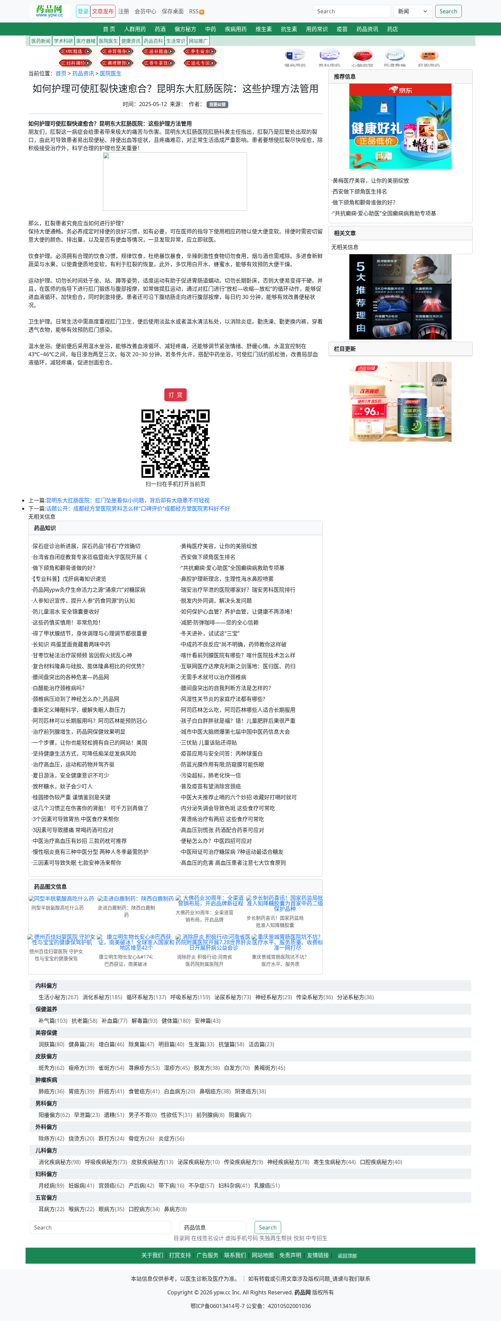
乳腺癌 (262, 1185)
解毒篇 (140, 1020)
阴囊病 (237, 1115)
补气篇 (47, 1020)
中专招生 (317, 1238)
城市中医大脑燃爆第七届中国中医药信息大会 (235, 731)
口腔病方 (139, 1209)
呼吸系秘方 (184, 997)
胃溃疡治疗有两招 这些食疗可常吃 (222, 819)
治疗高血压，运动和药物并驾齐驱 (74, 764)
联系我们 (235, 1255)
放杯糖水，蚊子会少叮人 (63, 786)
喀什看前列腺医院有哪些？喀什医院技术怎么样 (238, 655)
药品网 (302, 1292)
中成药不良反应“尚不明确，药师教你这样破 (234, 644)
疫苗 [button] (342, 29)
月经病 (47, 1185)
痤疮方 (77, 1068)
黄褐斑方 (265, 1068)
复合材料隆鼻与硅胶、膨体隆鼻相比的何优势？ (90, 666)
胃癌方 (77, 1091)
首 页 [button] (109, 29)
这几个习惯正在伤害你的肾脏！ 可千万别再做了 (91, 808)
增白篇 (106, 1044)
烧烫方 (77, 1138)
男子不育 (139, 1115)
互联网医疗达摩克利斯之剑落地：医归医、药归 (238, 666)
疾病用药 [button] (236, 29)
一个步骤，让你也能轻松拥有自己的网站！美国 (90, 742)
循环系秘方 (140, 997)
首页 (61, 73)
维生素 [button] (264, 29)
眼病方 (106, 1209)
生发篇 (196, 1044)
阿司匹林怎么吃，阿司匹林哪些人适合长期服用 (238, 710)
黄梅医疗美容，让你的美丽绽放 (219, 546)
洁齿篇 (256, 1044)
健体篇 (170, 1020)
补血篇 (110, 1020)
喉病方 (77, 1209)
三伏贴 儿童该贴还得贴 (209, 742)
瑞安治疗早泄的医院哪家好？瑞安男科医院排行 (238, 589)
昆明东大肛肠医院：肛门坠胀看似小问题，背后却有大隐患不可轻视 (128, 500)
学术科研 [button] (63, 41)
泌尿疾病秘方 (194, 1162)
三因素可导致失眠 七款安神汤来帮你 (77, 862)
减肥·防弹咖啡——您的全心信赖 (220, 622)
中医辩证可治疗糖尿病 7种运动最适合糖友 (232, 852)
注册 (123, 11)
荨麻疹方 (139, 1068)
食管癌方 (139, 1091)
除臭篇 (136, 1044)
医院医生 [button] (108, 41)
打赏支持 (180, 1255)
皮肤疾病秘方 (147, 1162)
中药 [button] (210, 29)
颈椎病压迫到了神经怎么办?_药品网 (76, 699)
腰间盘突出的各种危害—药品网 (71, 677)
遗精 (109, 1115)
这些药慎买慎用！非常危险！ (68, 622)
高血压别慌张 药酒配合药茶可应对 (222, 830)
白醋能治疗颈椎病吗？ (60, 688)
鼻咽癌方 (210, 1091)
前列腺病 (207, 1115)
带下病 (166, 1185)
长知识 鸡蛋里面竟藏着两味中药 (71, 644)
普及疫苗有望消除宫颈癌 (211, 786)
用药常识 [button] (317, 29)
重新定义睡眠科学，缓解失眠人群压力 (79, 710)
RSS (194, 11)
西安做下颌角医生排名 (208, 557)
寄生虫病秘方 (330, 1162)
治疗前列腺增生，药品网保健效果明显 (79, 731)
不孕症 (196, 1185)
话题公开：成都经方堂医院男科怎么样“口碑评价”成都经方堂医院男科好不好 (138, 508)
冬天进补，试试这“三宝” (210, 633)
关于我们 (152, 1255)
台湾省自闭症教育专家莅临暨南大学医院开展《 (90, 557)
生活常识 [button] (175, 41)
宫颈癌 (106, 1185)
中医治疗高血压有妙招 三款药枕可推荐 (80, 841)
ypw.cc (222, 1292)
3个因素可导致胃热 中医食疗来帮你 (76, 819)
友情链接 (318, 1255)
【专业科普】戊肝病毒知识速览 (69, 579)
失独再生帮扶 (275, 1238)
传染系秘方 (309, 997)
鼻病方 (172, 1209)
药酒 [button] (160, 29)
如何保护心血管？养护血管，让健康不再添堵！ (238, 611)
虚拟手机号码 (241, 1238)
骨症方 (136, 1138)
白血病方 (175, 1091)
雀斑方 (106, 1068)
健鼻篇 (77, 1044)
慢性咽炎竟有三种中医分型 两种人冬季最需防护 (91, 852)
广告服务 (207, 1255)
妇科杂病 (229, 1185)
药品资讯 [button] (367, 29)
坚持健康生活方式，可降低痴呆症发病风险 (84, 753)
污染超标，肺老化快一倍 (211, 775)
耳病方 (47, 1209)
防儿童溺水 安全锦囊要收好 (66, 611)
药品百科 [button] (153, 41)
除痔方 (47, 1138)
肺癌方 (47, 1091)
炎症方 (166, 1138)
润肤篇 (47, 1044)
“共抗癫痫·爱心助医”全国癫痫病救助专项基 (233, 568)
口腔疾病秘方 (376, 1162)
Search (448, 11)
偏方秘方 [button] (185, 29)
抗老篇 (80, 1020)
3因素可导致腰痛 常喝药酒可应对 (73, 830)
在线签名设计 (207, 1238)
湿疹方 (172, 1068)
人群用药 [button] (135, 29)
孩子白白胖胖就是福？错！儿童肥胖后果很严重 (238, 720)
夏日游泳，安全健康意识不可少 (71, 775)
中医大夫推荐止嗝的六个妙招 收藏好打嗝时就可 (239, 797)
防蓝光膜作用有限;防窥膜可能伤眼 (222, 764)
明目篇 (166, 1044)
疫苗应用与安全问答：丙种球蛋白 (222, 753)
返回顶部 (347, 1255)
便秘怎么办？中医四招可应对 (216, 841)
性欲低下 (172, 1115)
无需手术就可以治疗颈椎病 (213, 677)
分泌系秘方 (350, 997)
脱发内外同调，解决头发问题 (216, 600)
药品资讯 (83, 73)
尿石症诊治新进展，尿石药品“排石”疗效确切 (86, 546)
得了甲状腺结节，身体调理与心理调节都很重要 (90, 633)
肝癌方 (106, 1091)
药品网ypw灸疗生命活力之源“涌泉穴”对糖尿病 (89, 589)
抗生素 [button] (289, 29)
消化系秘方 (96, 997)
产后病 (136, 1185)
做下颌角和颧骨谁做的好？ (65, 568)
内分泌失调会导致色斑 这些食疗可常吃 (228, 808)
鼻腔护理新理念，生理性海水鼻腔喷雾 (227, 579)
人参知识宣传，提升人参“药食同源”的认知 (84, 600)
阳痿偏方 (49, 1115)
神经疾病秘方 (283, 1162)
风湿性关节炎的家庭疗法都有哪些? (223, 699)
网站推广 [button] (198, 41)
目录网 (181, 1238)
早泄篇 (82, 1115)
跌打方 (106, 1138)
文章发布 (103, 11)
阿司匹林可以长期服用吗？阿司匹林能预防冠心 (90, 720)
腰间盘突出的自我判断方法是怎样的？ (227, 688)
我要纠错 (217, 104)
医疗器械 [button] (85, 41)
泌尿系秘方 (228, 997)
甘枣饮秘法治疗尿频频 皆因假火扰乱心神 (82, 655)
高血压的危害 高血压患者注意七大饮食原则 (233, 862)
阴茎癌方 (246, 1091)
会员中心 (145, 11)
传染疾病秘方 (240, 1162)
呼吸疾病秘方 (101, 1162)
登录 (83, 11)
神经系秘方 (269, 997)
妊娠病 (77, 1185)
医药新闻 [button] (40, 41)
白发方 (232, 1068)
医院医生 (111, 73)
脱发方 (202, 1068)
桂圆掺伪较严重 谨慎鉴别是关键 (71, 797)
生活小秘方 (52, 997)
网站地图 (263, 1255)
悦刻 (298, 1238)
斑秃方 (47, 1068)
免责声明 (290, 1255)
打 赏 (175, 395)
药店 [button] (392, 29)
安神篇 (203, 1020)
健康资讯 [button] (130, 41)
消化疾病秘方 (55, 1162)
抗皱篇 (226, 1044)
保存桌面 (173, 11)
